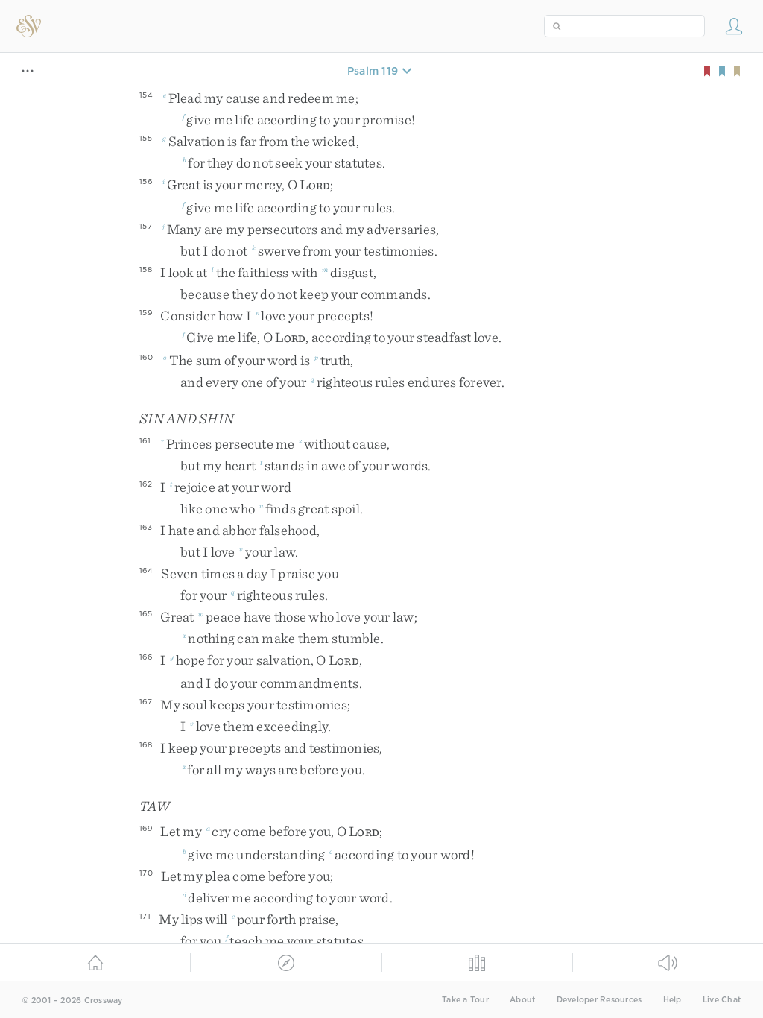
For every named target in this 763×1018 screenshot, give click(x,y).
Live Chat (722, 1000)
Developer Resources (599, 1000)
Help (672, 1000)
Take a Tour (465, 1000)
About (522, 1000)
